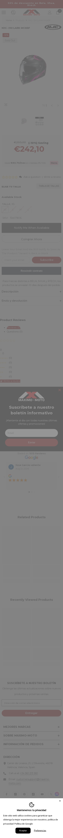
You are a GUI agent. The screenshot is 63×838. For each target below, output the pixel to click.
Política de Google (23, 823)
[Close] (60, 801)
